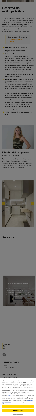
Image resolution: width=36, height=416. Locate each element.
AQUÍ (9, 395)
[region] (18, 397)
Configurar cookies (18, 414)
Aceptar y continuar (18, 406)
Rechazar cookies (18, 410)
